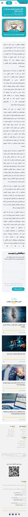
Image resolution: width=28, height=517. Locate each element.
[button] (16, 3)
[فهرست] (2, 3)
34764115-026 (15, 498)
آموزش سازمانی (11, 432)
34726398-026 (17, 493)
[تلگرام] (18, 514)
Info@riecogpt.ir (19, 505)
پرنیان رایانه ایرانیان (21, 447)
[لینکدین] (15, 514)
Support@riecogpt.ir (18, 500)
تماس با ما (23, 436)
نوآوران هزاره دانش (21, 443)
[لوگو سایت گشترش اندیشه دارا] (23, 3)
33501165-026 (14, 503)
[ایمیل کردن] (23, 246)
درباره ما (23, 434)
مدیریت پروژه (11, 430)
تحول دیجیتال (11, 434)
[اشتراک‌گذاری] (15, 246)
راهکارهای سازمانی (10, 436)
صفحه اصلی (22, 430)
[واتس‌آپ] (9, 514)
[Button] (9, 3)
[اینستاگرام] (12, 514)
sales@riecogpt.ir (19, 495)
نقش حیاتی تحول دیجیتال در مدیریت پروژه (16, 354)
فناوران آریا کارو (22, 445)
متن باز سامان (22, 441)
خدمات (23, 432)
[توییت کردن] (19, 246)
